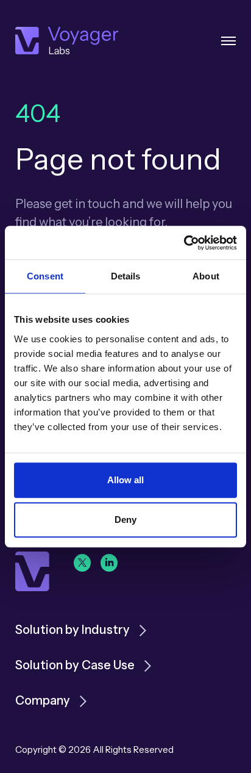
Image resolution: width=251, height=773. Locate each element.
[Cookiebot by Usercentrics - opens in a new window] (183, 243)
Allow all (125, 480)
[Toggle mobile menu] (228, 41)
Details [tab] (126, 276)
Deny (125, 519)
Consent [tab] (45, 276)
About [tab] (206, 276)
